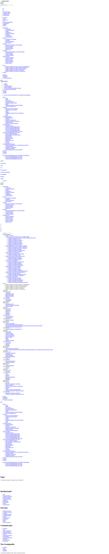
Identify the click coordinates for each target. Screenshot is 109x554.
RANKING (8, 142)
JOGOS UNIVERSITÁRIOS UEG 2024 (14, 157)
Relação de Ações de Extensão (12, 108)
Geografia (8, 374)
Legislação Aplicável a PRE (11, 102)
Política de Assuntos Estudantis (12, 123)
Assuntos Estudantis (10, 55)
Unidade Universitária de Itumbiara (15, 264)
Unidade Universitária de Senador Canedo (16, 250)
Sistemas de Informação (10, 356)
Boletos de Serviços (7, 510)
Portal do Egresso (9, 122)
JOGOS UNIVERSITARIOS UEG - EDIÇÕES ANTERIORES (17, 95)
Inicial (5, 83)
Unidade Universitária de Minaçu (14, 278)
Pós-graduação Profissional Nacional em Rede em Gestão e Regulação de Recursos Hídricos (24, 325)
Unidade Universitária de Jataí (14, 268)
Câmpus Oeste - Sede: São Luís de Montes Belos (15, 272)
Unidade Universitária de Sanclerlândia (16, 275)
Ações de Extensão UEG (11, 106)
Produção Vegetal (9, 306)
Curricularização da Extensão (10, 89)
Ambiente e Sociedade (10, 323)
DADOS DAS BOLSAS (11, 120)
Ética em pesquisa (9, 47)
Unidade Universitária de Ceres (14, 239)
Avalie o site (5, 541)
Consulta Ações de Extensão (11, 109)
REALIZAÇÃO (9, 137)
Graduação (8, 40)
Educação (7, 382)
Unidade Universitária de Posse (14, 254)
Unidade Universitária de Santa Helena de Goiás (17, 270)
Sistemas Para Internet (10, 362)
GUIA (7, 114)
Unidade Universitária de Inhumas (15, 249)
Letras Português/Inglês (10, 377)
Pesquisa (4, 43)
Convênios (5, 500)
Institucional (5, 27)
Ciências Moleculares (10, 365)
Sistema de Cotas (9, 59)
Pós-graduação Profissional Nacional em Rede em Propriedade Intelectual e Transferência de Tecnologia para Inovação (29, 349)
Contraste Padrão (6, 11)
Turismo (7, 339)
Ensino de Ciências (9, 385)
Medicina (7, 314)
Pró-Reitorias (8, 32)
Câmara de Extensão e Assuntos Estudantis (14, 105)
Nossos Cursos (8, 63)
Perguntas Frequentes (10, 101)
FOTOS (7, 141)
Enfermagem (8, 310)
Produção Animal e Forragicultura (12, 305)
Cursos (4, 65)
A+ (3, 8)
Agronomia (8, 292)
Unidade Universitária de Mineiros (15, 269)
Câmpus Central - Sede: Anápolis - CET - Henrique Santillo (17, 236)
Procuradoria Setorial (7, 499)
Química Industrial (9, 355)
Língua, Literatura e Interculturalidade (13, 389)
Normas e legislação (10, 146)
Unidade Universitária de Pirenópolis (15, 243)
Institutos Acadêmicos (10, 33)
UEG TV (5, 534)
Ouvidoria (5, 17)
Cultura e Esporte (7, 87)
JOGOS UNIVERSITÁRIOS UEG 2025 (14, 156)
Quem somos (8, 28)
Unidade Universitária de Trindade (15, 251)
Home (7, 98)
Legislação (8, 34)
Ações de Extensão (9, 52)
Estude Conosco (6, 56)
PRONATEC (5, 502)
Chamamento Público (7, 514)
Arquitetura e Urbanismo (10, 353)
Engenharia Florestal (10, 294)
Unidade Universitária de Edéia (14, 267)
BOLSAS (8, 118)
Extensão (5, 50)
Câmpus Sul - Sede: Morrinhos (12, 260)
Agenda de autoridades (7, 537)
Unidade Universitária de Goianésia (15, 240)
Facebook (5, 547)
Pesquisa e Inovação (10, 46)
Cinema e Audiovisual (10, 335)
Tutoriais (4, 91)
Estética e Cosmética (10, 320)
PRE (1, 80)
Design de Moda (9, 337)
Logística (7, 343)
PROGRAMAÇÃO (10, 140)
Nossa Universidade (10, 57)
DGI (4, 494)
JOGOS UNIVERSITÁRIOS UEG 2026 (12, 88)
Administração (8, 35)
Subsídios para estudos (10, 148)
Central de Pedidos (7, 532)
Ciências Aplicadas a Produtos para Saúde (14, 324)
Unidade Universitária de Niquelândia (15, 280)
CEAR (4, 503)
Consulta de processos (7, 512)
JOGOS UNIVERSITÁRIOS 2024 (13, 129)
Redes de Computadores (10, 361)
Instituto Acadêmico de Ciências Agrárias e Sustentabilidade (17, 66)
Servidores (5, 76)
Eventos (7, 112)
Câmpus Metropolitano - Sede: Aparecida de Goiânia (16, 245)
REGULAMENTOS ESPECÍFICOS (13, 134)
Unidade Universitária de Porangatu (15, 281)
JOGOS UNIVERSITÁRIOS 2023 (13, 128)
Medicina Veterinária (10, 296)
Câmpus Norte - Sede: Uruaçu (12, 276)
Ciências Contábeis (9, 333)
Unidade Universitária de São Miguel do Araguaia (18, 282)
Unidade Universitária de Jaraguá (14, 241)
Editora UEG (8, 49)
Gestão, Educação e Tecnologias (12, 348)
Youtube (4, 549)
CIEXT (7, 110)
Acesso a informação (7, 530)
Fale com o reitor (6, 540)
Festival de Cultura (9, 125)
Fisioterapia (8, 313)
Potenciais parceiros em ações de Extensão (14, 149)
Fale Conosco (8, 100)
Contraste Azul (6, 14)
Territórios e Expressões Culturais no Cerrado (15, 390)
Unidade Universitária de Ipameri (14, 262)
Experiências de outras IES (11, 147)
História (7, 375)
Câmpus (4, 72)
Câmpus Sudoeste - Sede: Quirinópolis (13, 266)
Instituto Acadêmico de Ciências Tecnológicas (15, 70)
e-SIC (4, 18)
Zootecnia (8, 297)
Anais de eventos (6, 517)
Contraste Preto (6, 15)
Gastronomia (8, 342)
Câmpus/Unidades (6, 234)
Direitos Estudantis (9, 117)
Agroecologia (8, 299)
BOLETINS (8, 139)
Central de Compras (7, 515)
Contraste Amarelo (6, 12)
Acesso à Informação (7, 78)
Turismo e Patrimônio (10, 340)
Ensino (4, 38)
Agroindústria (8, 300)
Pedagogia (8, 379)
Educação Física (9, 317)
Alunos (4, 74)
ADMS (4, 25)
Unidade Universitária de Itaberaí (14, 257)
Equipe (7, 99)
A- (3, 10)
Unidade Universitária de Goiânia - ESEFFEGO (17, 246)
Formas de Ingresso (9, 58)
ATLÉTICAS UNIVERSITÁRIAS (13, 126)
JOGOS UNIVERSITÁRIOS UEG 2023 (14, 158)
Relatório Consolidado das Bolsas (12, 121)
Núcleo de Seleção (9, 62)
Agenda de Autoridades (7, 22)
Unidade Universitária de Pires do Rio (15, 265)
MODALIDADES (9, 138)
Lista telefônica (6, 536)
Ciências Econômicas (10, 334)
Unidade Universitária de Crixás (14, 277)
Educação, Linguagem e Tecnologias (13, 383)
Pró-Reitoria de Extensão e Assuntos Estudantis (15, 51)
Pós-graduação (8, 42)
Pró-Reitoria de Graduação (11, 39)
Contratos (5, 513)
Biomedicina (8, 309)
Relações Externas (6, 497)
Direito (7, 338)
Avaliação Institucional (7, 496)
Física (7, 373)
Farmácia (7, 312)
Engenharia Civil (9, 354)
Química (7, 358)
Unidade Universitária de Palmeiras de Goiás (17, 274)
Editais (7, 104)
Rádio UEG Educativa (7, 533)
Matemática (8, 378)
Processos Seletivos (9, 60)
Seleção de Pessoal (7, 522)
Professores (5, 75)
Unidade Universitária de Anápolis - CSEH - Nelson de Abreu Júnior (22, 237)
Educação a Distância (10, 41)
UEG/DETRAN (6, 504)
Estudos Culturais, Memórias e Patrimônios (14, 386)
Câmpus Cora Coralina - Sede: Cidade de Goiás (15, 256)
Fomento (5, 92)
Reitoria (7, 31)
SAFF (4, 521)
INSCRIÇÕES (9, 136)
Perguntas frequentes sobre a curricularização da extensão (17, 145)
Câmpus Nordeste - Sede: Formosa (12, 252)
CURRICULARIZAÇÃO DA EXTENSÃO (15, 113)
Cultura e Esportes (9, 54)
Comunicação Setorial (7, 535)
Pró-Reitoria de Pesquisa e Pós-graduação (14, 44)
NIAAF (4, 90)
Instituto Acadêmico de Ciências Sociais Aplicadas (16, 68)
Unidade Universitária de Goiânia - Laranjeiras (17, 248)
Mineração (8, 345)
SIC (4, 20)
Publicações (5, 538)
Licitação (5, 516)
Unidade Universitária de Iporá (14, 273)
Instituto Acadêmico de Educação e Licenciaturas (15, 71)
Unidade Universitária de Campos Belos (16, 253)
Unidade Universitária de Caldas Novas (16, 261)
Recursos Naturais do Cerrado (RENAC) (14, 326)
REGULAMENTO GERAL (11, 133)
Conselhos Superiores (10, 30)
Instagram (5, 550)
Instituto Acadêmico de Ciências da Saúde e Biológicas (16, 67)
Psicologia (8, 371)
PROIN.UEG (6, 501)
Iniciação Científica (9, 48)
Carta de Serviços (9, 36)
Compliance (5, 19)
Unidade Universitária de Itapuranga (15, 258)
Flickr (4, 548)
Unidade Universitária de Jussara (14, 259)
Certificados (5, 518)
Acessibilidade (6, 23)
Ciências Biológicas (9, 316)
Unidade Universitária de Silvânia (15, 244)
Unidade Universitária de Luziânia (15, 242)
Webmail (5, 24)
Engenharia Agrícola (10, 293)
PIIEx (7, 115)
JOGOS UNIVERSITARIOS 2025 (13, 130)
